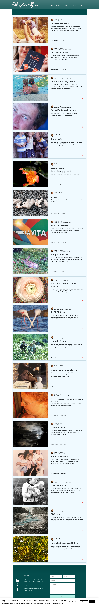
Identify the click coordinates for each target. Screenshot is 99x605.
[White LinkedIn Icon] (18, 580)
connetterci (41, 579)
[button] (84, 12)
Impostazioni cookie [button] (74, 601)
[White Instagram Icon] (18, 585)
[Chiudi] (97, 602)
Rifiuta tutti (84, 601)
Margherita (19, 4)
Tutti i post (16, 12)
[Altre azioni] (83, 20)
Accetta (92, 601)
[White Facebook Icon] (18, 590)
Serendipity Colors (26, 12)
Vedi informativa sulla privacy (56, 603)
